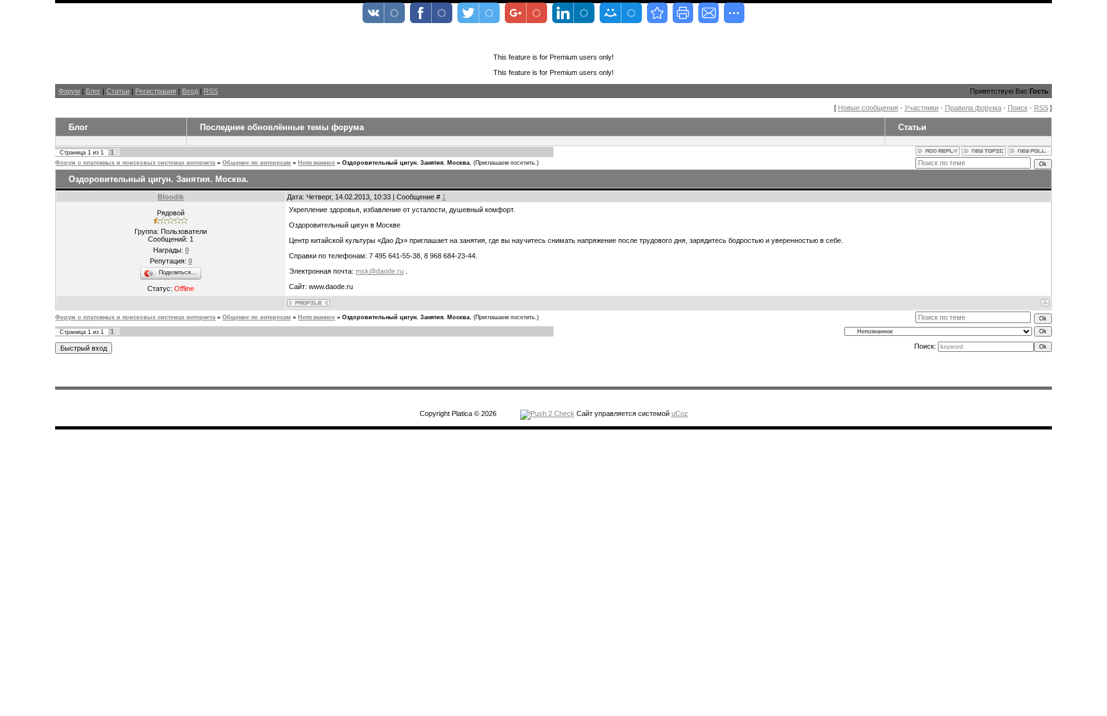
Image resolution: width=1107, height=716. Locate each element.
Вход (190, 91)
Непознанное (316, 163)
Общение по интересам (256, 163)
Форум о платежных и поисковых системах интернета (135, 163)
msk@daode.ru (380, 271)
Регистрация (155, 91)
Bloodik (171, 197)
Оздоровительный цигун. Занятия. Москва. (407, 163)
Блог (93, 91)
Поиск (1018, 108)
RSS (211, 91)
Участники (922, 108)
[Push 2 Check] (547, 413)
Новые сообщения (868, 108)
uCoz (679, 413)
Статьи (117, 91)
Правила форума (973, 108)
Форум (69, 91)
